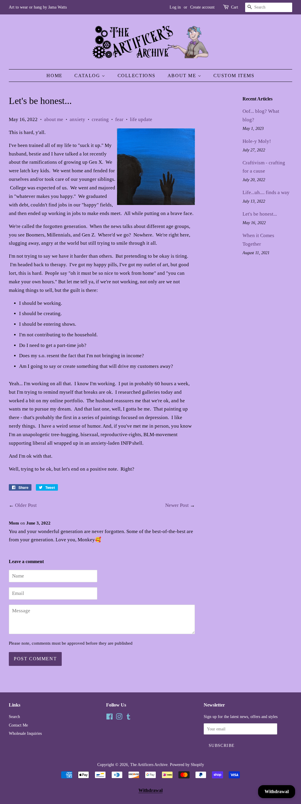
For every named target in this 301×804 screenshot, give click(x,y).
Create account (202, 7)
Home (54, 75)
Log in (175, 7)
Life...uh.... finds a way (266, 192)
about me (53, 119)
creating (100, 119)
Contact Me (18, 725)
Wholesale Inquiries (25, 733)
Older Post (26, 505)
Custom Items (233, 75)
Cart (234, 7)
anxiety (77, 119)
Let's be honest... (260, 214)
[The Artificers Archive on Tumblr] (128, 717)
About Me (183, 75)
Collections (137, 75)
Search (14, 716)
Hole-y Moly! (257, 141)
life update (141, 119)
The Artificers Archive (149, 764)
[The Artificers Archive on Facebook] (109, 717)
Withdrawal (150, 790)
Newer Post (177, 505)
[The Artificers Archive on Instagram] (119, 717)
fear (119, 119)
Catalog (88, 75)
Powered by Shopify (187, 764)
